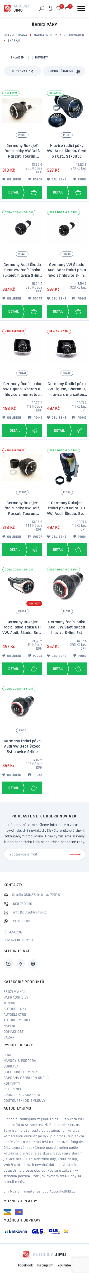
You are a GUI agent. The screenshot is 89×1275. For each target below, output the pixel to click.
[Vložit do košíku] (33, 192)
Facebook (25, 1265)
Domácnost (14, 1032)
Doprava (11, 1066)
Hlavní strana (15, 35)
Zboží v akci (14, 992)
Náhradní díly (45, 35)
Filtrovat (19, 71)
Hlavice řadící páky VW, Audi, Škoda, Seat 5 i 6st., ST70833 (67, 151)
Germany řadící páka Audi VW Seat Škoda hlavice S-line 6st (66, 627)
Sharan (14, 41)
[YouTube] (8, 964)
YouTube (64, 1265)
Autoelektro (15, 1015)
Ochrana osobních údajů (26, 1078)
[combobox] (64, 71)
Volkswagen (74, 35)
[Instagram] (33, 964)
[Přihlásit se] (75, 854)
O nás (9, 1055)
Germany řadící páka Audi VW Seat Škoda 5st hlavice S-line (22, 746)
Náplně (10, 1026)
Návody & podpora (20, 1061)
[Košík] (67, 8)
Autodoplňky (15, 1009)
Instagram (45, 1265)
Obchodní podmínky (21, 1072)
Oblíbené (14, 179)
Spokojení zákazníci (22, 1095)
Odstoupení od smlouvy (24, 1101)
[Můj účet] (50, 8)
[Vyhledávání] (41, 8)
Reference (13, 1089)
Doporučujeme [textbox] (61, 71)
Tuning (9, 1003)
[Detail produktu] (12, 192)
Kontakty (12, 1084)
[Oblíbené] (58, 8)
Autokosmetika (17, 1020)
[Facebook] (20, 964)
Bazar (9, 1037)
